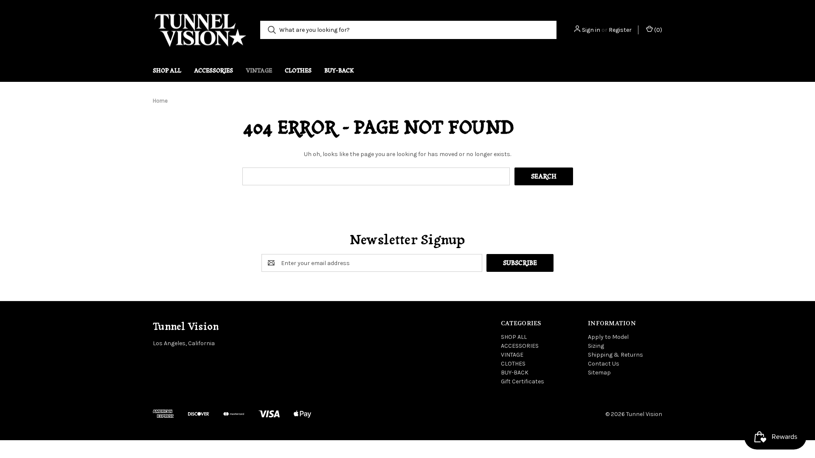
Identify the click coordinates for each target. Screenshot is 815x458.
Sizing (596, 345)
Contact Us (603, 363)
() (657, 30)
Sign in (591, 30)
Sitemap (599, 372)
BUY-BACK (339, 70)
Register (620, 30)
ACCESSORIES (213, 70)
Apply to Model (608, 337)
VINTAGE (259, 70)
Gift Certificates (522, 381)
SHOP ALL (167, 70)
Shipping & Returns (615, 354)
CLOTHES (298, 70)
